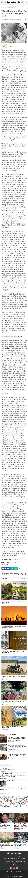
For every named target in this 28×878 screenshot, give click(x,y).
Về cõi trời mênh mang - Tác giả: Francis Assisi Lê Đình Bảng (6, 845)
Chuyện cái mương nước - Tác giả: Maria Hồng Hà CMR (13, 601)
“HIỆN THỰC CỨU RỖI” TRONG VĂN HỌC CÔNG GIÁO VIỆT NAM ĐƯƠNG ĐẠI (12, 775)
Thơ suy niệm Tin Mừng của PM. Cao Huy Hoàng (13, 788)
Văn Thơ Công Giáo (8, 780)
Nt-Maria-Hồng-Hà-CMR (12, 562)
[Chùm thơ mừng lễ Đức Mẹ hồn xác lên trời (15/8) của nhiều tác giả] (3, 757)
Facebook (6, 568)
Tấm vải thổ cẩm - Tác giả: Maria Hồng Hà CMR (13, 702)
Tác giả (12, 871)
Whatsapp (16, 568)
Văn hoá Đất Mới (7, 773)
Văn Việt (4, 768)
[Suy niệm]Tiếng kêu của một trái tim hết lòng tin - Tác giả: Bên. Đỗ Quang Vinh (16, 738)
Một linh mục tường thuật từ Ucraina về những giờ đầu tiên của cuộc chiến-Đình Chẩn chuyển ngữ (17, 747)
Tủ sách (7, 871)
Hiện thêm (24, 578)
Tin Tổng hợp (19, 871)
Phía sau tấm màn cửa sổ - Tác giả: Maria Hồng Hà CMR (13, 651)
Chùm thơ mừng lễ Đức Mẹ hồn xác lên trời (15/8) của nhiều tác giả (17, 756)
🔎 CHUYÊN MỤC (5, 806)
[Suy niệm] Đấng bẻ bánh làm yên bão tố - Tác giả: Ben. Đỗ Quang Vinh (20, 845)
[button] (26, 2)
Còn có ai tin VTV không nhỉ (7, 769)
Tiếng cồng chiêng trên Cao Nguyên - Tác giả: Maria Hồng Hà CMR (14, 626)
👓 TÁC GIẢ (17, 806)
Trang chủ (3, 6)
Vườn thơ (13, 873)
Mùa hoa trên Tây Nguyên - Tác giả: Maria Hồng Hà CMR (13, 727)
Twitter (12, 568)
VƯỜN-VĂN (9, 6)
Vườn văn (7, 873)
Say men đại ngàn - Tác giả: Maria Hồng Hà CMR (13, 677)
